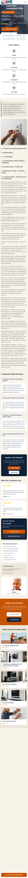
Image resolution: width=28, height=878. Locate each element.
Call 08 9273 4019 (10, 29)
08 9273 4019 (15, 468)
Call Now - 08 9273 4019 (15, 875)
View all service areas (8, 573)
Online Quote (14, 472)
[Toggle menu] (25, 2)
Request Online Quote (14, 536)
